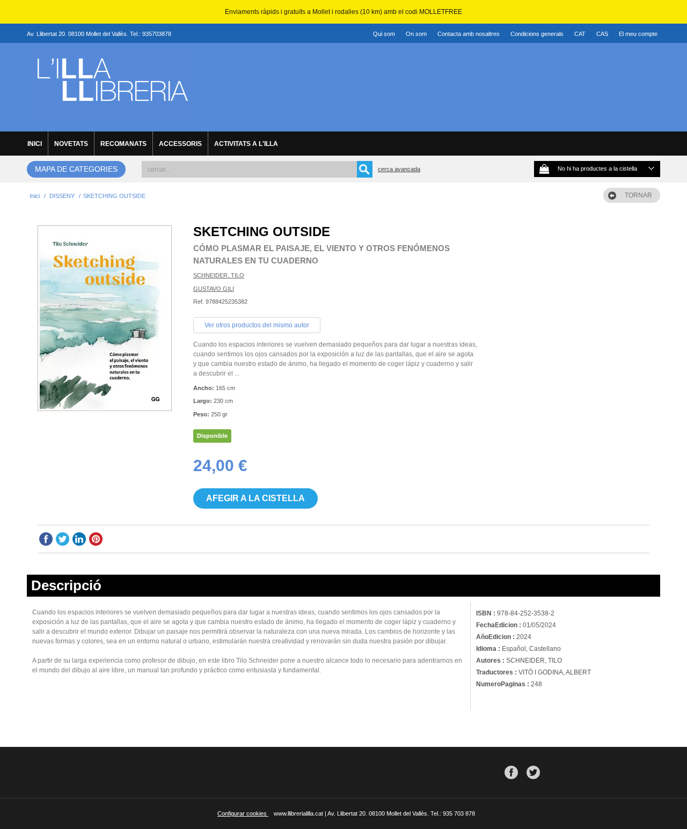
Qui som (384, 34)
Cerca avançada (399, 169)
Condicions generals (537, 34)
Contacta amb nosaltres (468, 34)
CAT (580, 34)
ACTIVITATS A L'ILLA (246, 144)
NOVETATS (71, 144)
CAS (602, 34)
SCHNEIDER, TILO (218, 275)
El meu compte (638, 34)
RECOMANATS (123, 144)
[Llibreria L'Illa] (112, 113)
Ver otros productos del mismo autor (256, 325)
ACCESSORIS (180, 144)
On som (416, 34)
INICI (34, 144)
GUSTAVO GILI (213, 288)
